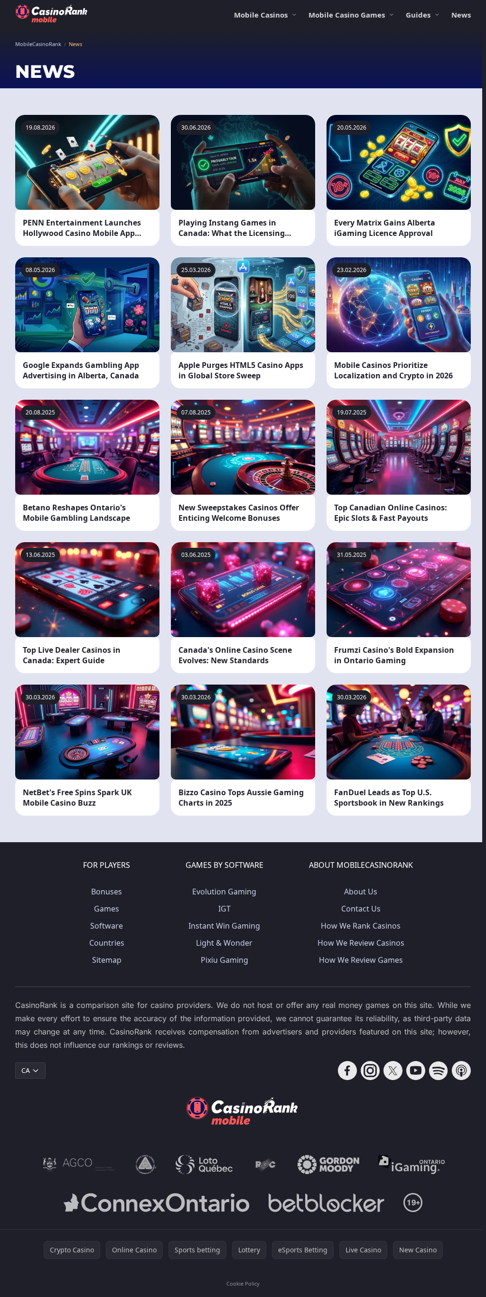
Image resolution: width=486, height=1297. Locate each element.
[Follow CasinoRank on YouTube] (415, 1070)
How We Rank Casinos (361, 926)
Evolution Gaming (224, 891)
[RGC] (265, 1164)
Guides (418, 14)
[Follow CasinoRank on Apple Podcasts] (461, 1070)
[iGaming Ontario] (411, 1164)
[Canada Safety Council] (146, 1164)
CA (25, 1070)
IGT (224, 908)
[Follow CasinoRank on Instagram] (370, 1070)
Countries (106, 943)
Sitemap (107, 960)
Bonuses (106, 891)
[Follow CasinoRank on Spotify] (438, 1070)
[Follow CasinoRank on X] (392, 1070)
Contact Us (361, 908)
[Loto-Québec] (204, 1164)
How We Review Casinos (361, 943)
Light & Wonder (224, 943)
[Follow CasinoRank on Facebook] (347, 1070)
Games (106, 908)
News (461, 14)
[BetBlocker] (326, 1202)
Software (106, 926)
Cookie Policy (243, 1283)
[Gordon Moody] (328, 1164)
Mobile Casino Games (346, 14)
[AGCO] (79, 1164)
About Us (360, 891)
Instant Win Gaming (224, 926)
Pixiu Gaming (224, 960)
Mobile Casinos (261, 14)
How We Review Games (361, 960)
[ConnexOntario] (157, 1202)
